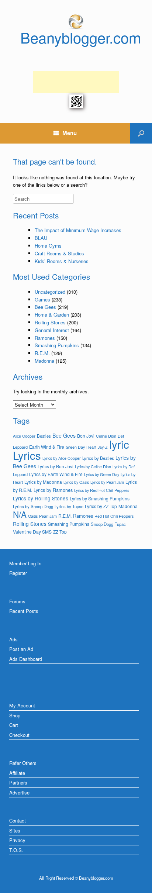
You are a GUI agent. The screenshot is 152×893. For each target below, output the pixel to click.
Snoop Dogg (102, 524)
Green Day (75, 447)
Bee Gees (45, 306)
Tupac (120, 524)
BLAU (41, 237)
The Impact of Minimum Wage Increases (78, 230)
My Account (22, 705)
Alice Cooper (24, 436)
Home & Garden (52, 314)
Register (18, 572)
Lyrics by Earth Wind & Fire (56, 474)
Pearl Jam (48, 516)
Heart (91, 447)
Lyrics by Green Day (101, 474)
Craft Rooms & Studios (59, 253)
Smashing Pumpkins (57, 345)
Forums (17, 601)
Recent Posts (23, 610)
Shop (14, 715)
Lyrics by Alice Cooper (61, 458)
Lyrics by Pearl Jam (107, 482)
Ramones (45, 337)
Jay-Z (103, 447)
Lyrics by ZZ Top (101, 506)
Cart (13, 724)
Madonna (44, 360)
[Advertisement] (76, 82)
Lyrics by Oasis (76, 482)
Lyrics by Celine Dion (93, 466)
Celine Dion (106, 436)
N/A (20, 514)
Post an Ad (21, 648)
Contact (17, 820)
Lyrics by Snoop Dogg (33, 506)
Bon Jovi (85, 435)
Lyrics (27, 455)
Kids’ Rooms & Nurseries (62, 261)
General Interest (52, 330)
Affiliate (17, 772)
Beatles (44, 436)
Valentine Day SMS (32, 531)
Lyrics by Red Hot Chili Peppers (101, 490)
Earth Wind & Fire (46, 447)
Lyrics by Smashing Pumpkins (99, 498)
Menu (69, 133)
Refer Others (23, 762)
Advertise (19, 792)
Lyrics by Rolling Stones (40, 498)
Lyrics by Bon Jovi (55, 466)
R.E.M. (42, 352)
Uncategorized (50, 291)
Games (42, 299)
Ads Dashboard (25, 658)
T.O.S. (16, 850)
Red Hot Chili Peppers (114, 516)
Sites (14, 830)
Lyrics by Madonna (43, 482)
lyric (119, 444)
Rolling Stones (50, 322)
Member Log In (25, 563)
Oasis (33, 516)
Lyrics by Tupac (69, 506)
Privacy (17, 840)
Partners (18, 782)
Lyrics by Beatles (98, 458)
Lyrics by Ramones (53, 489)
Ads (13, 639)
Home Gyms (48, 245)
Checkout (19, 734)
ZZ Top (60, 531)
